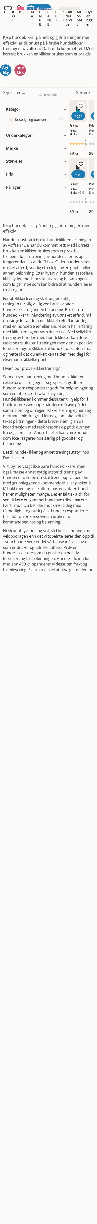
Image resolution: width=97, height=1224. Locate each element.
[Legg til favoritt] (81, 106)
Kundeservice (69, 18)
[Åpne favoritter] (8, 9)
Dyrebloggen (89, 18)
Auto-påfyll (79, 18)
